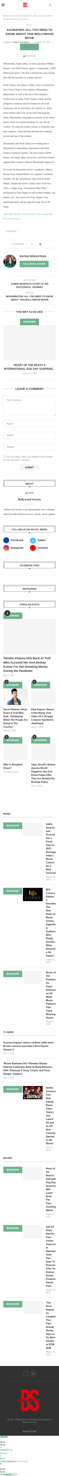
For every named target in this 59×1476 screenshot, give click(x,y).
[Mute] (1, 1458)
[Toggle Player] (0, 1447)
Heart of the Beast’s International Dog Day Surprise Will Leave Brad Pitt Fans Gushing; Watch (51, 1189)
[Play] (3, 1437)
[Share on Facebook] (37, 244)
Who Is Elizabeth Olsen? (12, 766)
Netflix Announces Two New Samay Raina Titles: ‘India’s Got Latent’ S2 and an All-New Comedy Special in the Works (51, 1115)
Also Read (8, 214)
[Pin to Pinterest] (44, 244)
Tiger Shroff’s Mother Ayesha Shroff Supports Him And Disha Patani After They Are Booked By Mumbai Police (43, 773)
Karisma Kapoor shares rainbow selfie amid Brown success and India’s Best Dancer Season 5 (28, 1046)
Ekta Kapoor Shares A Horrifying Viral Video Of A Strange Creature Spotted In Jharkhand (42, 716)
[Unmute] (3, 1458)
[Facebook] (25, 1373)
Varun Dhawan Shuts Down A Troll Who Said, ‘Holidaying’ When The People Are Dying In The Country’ (15, 718)
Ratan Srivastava (21, 42)
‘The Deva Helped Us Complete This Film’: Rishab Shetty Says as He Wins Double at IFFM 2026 (51, 1325)
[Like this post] (33, 244)
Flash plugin (22, 1461)
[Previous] (1, 1437)
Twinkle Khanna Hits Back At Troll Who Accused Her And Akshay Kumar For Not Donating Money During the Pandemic (27, 664)
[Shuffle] (1, 1450)
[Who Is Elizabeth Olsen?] (15, 752)
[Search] (50, 5)
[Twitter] (33, 1373)
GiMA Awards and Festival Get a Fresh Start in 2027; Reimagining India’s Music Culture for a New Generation (51, 848)
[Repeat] (6, 1450)
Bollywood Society (11, 15)
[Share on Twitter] (40, 244)
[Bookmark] (55, 5)
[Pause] (5, 1437)
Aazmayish (10, 231)
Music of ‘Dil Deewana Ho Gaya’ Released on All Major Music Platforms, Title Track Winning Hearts (51, 995)
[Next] (7, 1437)
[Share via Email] (47, 244)
